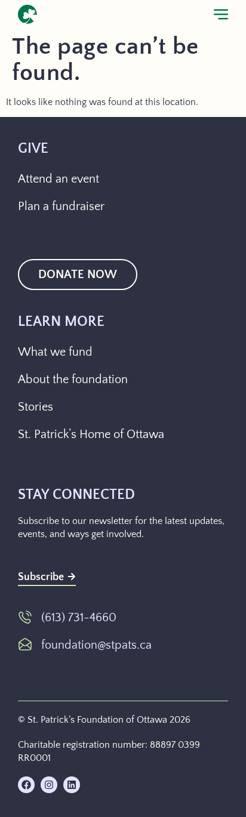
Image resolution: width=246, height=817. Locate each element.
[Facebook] (26, 784)
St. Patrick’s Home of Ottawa (91, 434)
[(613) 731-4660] (25, 617)
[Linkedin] (71, 784)
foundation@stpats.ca (96, 645)
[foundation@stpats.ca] (25, 644)
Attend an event (58, 179)
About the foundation (73, 379)
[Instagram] (49, 784)
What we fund (55, 352)
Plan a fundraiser (61, 206)
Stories (35, 407)
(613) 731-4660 (78, 617)
